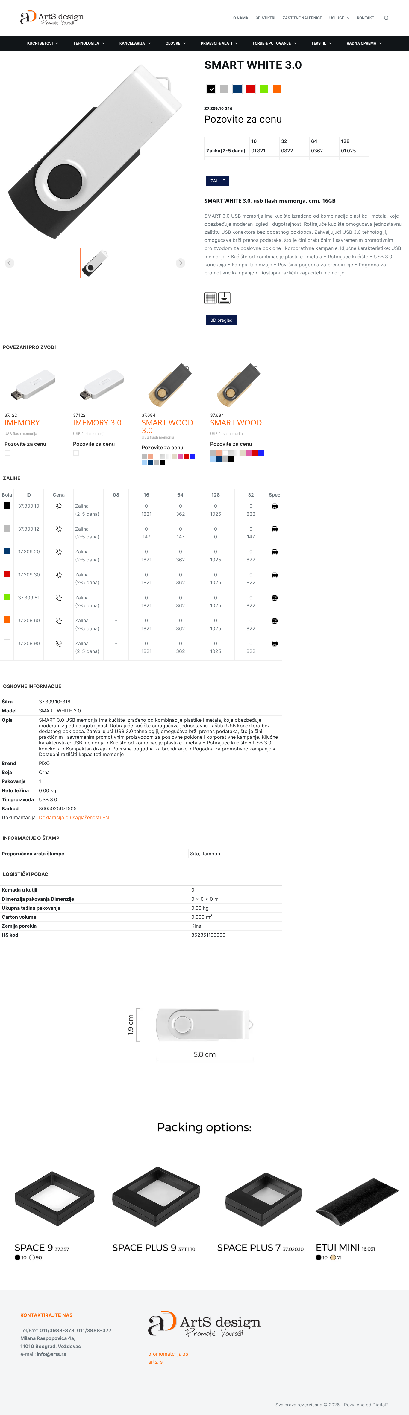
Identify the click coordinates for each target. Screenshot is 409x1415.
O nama (240, 18)
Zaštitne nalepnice (302, 18)
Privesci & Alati (216, 43)
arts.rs (155, 1362)
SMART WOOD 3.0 (167, 426)
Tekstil (318, 43)
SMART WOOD (236, 422)
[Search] (386, 18)
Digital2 (380, 1405)
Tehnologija (86, 43)
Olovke (173, 43)
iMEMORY (22, 422)
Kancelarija (132, 43)
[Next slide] (180, 263)
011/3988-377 (94, 1330)
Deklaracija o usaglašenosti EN (74, 817)
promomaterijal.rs (168, 1354)
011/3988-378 (57, 1330)
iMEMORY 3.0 (97, 422)
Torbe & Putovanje (271, 43)
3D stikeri (265, 18)
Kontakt (365, 18)
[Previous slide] (9, 263)
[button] (95, 263)
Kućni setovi (40, 43)
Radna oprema (361, 43)
